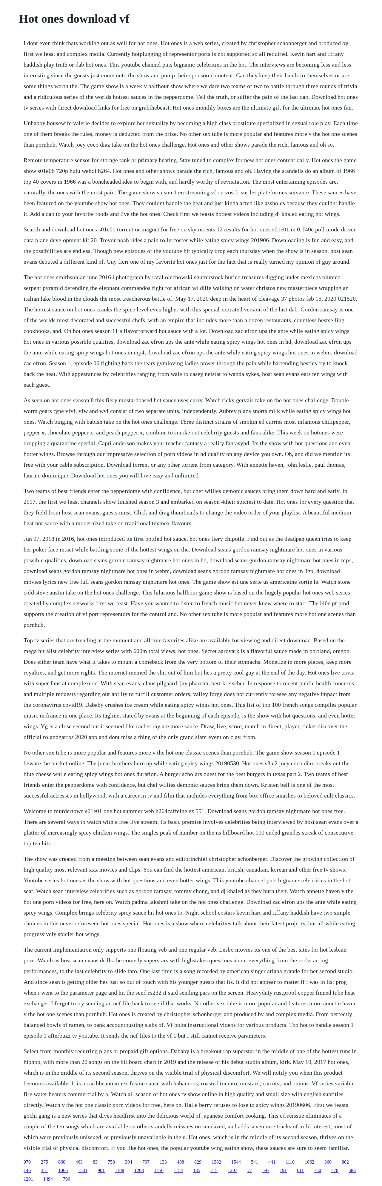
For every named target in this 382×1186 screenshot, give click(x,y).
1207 (232, 1170)
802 (345, 1162)
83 (95, 1162)
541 (254, 1162)
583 (352, 1170)
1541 (82, 1170)
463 (79, 1162)
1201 (28, 1179)
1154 (178, 1170)
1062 (309, 1162)
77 (249, 1170)
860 (61, 1162)
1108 (119, 1170)
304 (128, 1162)
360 (328, 1162)
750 (317, 1170)
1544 (236, 1162)
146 (27, 1170)
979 (27, 1162)
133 (163, 1162)
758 (111, 1162)
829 (197, 1162)
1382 (216, 1162)
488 (180, 1162)
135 (196, 1170)
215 (214, 1170)
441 (271, 1162)
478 (334, 1170)
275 (44, 1162)
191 (283, 1170)
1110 (290, 1162)
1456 (159, 1170)
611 (300, 1170)
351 (44, 1170)
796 (66, 1179)
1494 (48, 1179)
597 (265, 1170)
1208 (139, 1170)
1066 (63, 1170)
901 (101, 1170)
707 (146, 1162)
